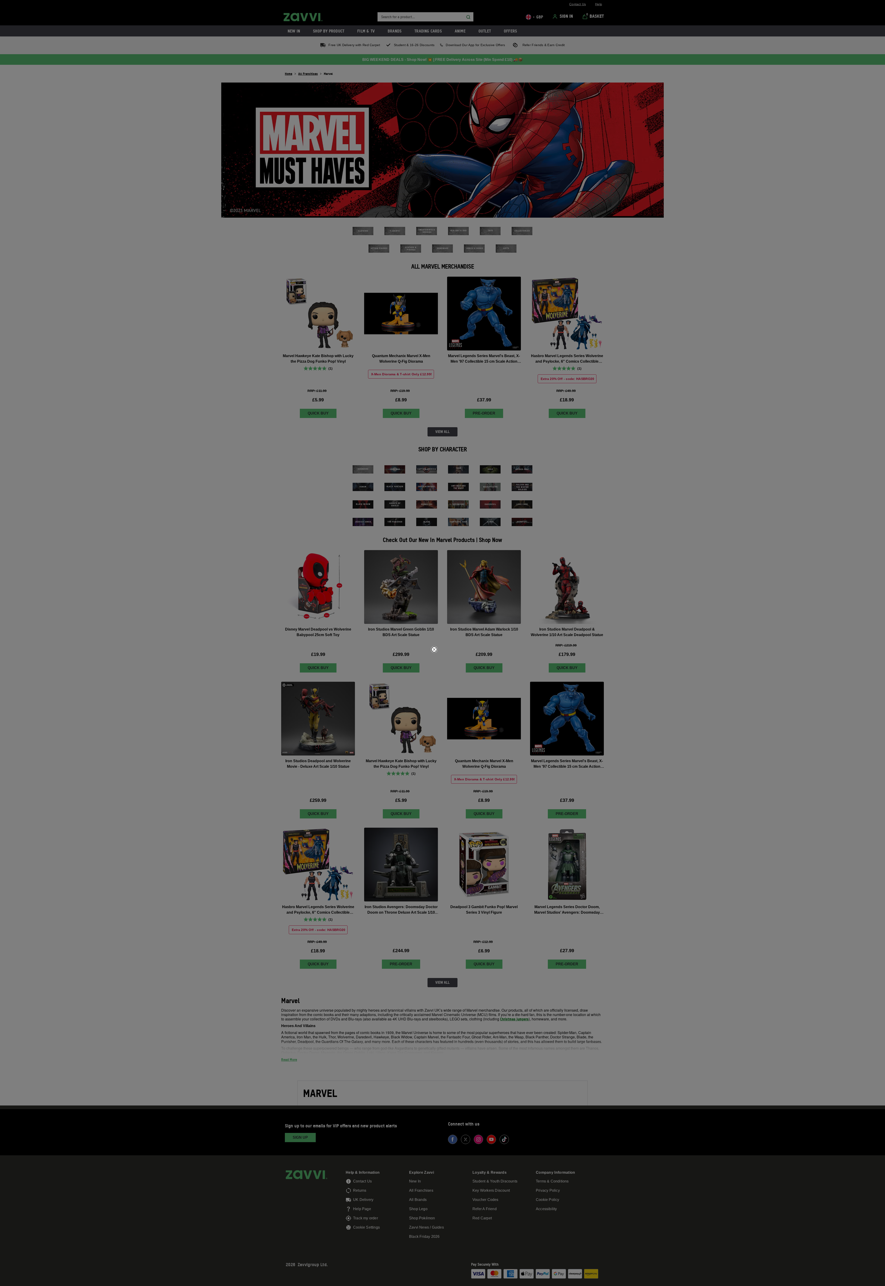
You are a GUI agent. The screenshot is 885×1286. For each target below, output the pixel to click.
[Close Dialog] (434, 649)
